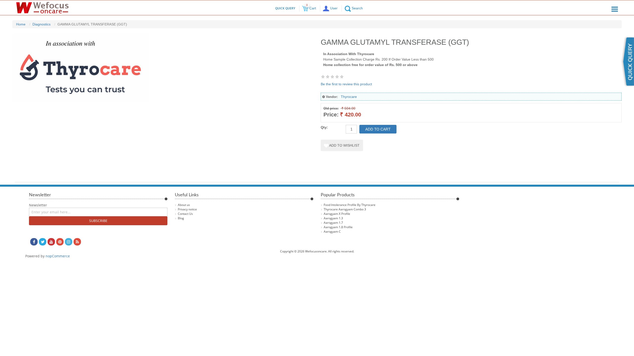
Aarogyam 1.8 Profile (338, 227)
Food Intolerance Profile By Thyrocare (349, 205)
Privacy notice (187, 209)
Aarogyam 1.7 (333, 223)
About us (184, 205)
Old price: (331, 108)
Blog (181, 218)
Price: (331, 114)
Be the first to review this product (346, 84)
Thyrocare (349, 97)
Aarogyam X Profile (337, 214)
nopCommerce (58, 256)
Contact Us (185, 214)
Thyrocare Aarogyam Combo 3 (345, 209)
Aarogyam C (332, 231)
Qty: (324, 127)
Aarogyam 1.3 (333, 218)
